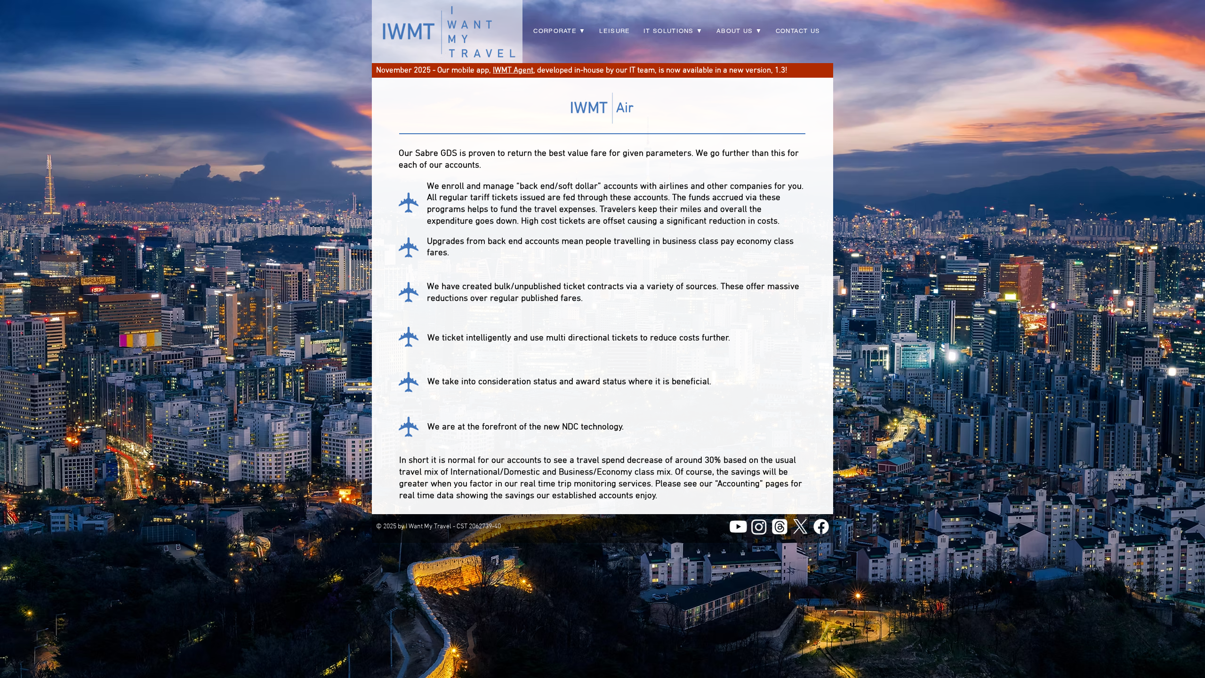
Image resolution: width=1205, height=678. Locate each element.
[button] (673, 31)
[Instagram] (759, 527)
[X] (800, 527)
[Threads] (780, 527)
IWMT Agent (513, 70)
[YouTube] (738, 527)
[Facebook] (821, 527)
